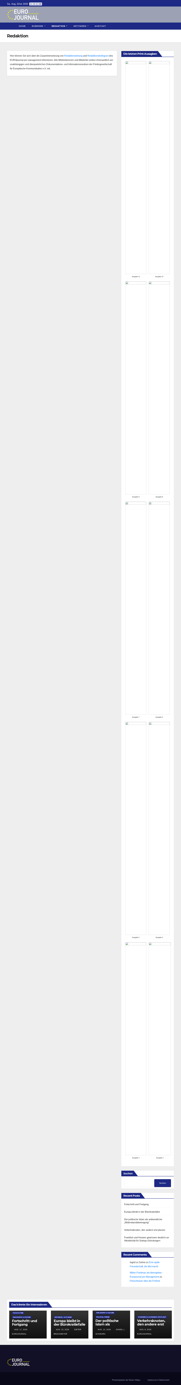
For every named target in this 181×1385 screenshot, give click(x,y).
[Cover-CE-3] (135, 1048)
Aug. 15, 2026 (62, 1330)
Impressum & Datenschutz (159, 1380)
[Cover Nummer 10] (159, 167)
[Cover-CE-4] (159, 828)
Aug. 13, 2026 (104, 1330)
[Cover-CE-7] (135, 608)
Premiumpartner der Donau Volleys (126, 1380)
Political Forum (102, 1317)
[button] (173, 26)
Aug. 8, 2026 (145, 1330)
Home (22, 26)
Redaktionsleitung (73, 56)
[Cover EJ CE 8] (159, 387)
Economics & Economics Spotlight (152, 1317)
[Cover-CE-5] (135, 828)
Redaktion (59, 26)
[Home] (11, 26)
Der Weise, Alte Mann (63, 1317)
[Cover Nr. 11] (135, 167)
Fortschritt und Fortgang (136, 1204)
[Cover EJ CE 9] (135, 387)
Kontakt (100, 26)
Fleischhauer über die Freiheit (145, 1281)
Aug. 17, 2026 (20, 1330)
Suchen (128, 1173)
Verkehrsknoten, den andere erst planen (144, 1230)
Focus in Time (18, 1313)
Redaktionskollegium (98, 56)
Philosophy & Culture (22, 1317)
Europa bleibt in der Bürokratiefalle (142, 1212)
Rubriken (38, 26)
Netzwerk (80, 26)
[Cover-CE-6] (159, 608)
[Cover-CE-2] (160, 1048)
